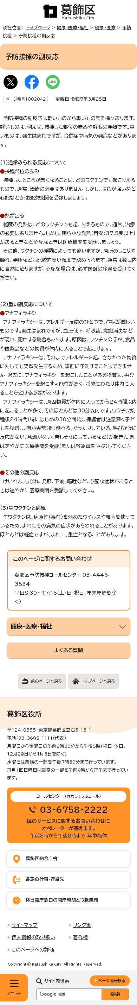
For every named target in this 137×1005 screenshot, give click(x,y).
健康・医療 (105, 27)
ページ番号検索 (111, 980)
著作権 (80, 937)
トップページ (38, 27)
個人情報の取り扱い (33, 937)
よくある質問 (68, 650)
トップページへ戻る (98, 681)
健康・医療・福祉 (73, 27)
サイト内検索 (56, 981)
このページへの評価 (33, 949)
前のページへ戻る (46, 681)
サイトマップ (25, 925)
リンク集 (82, 925)
